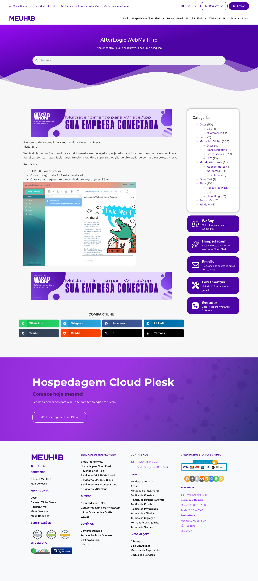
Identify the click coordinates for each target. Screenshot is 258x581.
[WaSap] (195, 224)
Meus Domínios (40, 515)
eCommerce (214, 133)
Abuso (134, 486)
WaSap (213, 18)
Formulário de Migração (145, 522)
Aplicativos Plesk (217, 188)
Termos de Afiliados (142, 513)
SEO (209, 158)
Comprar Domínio (91, 530)
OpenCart (206, 179)
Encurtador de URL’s (93, 503)
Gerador (209, 302)
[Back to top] (6, 573)
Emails (208, 261)
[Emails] (195, 264)
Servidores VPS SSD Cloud (97, 480)
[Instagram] (189, 6)
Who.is (85, 544)
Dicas (203, 124)
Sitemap (136, 541)
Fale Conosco (39, 483)
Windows (205, 204)
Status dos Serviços (143, 554)
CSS (209, 129)
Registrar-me (39, 506)
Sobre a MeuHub (41, 479)
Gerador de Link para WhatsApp (100, 507)
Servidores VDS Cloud (94, 489)
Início (126, 18)
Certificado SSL (90, 540)
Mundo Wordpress (211, 162)
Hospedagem (214, 241)
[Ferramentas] (195, 285)
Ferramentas (213, 282)
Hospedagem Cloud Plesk (146, 18)
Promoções (207, 200)
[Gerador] (195, 305)
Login (34, 497)
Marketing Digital (210, 141)
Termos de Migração (143, 518)
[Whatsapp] (195, 6)
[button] (39, 323)
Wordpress (213, 171)
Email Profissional (196, 18)
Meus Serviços (39, 511)
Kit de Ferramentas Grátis (96, 512)
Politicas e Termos (142, 481)
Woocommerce (216, 166)
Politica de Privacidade (144, 508)
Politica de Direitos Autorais (147, 499)
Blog (225, 18)
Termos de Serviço (142, 527)
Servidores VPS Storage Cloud (99, 484)
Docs (245, 18)
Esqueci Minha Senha (44, 502)
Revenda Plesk (175, 18)
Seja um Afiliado (140, 545)
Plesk (203, 183)
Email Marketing (217, 150)
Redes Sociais (215, 154)
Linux (203, 137)
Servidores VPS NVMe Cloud (98, 475)
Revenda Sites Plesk (93, 470)
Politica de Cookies (142, 495)
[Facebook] (182, 6)
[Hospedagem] (195, 244)
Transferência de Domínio (96, 535)
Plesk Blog (213, 196)
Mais (233, 18)
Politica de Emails (141, 504)
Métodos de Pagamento (145, 490)
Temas (218, 175)
